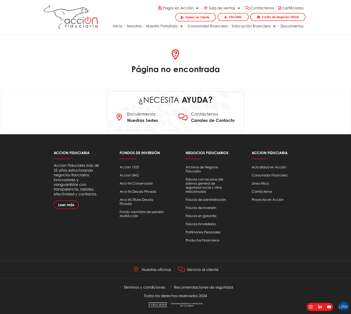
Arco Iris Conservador (136, 183)
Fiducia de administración (206, 200)
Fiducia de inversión (201, 208)
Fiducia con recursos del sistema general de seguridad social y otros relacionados (204, 185)
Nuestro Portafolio (162, 26)
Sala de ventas (222, 8)
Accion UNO (129, 175)
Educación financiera (251, 26)
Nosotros (134, 26)
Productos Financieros (202, 240)
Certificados (292, 8)
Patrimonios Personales (203, 232)
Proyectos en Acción (268, 200)
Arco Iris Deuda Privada (138, 191)
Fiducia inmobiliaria (201, 224)
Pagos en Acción (178, 8)
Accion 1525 (129, 167)
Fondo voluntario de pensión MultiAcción (142, 214)
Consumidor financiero (207, 26)
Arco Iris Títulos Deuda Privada (136, 202)
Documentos (292, 26)
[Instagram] (311, 307)
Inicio (117, 26)
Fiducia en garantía (201, 216)
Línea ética (260, 183)
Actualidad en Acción (269, 167)
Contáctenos (262, 8)
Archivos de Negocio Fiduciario (202, 169)
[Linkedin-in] (320, 307)
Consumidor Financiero (270, 175)
